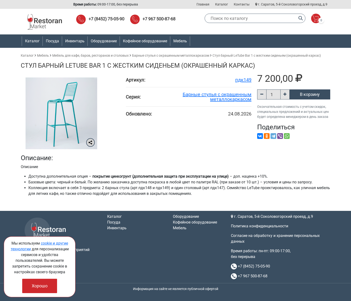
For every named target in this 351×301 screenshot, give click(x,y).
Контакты (242, 4)
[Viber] (280, 136)
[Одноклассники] (267, 136)
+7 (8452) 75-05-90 (106, 18)
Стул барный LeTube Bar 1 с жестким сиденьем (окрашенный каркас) (267, 55)
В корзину (310, 94)
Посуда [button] (52, 41)
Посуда (113, 222)
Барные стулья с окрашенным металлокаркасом (170, 55)
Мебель (43, 55)
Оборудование (186, 216)
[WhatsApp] (287, 136)
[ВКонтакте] (260, 136)
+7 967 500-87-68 (159, 18)
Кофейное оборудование (145, 41)
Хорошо (40, 285)
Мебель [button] (180, 41)
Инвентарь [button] (75, 41)
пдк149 (243, 80)
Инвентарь (117, 228)
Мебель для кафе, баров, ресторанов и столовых (90, 55)
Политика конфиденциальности (259, 226)
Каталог (221, 4)
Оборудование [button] (104, 41)
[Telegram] (273, 136)
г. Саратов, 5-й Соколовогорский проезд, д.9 (292, 4)
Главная (203, 4)
